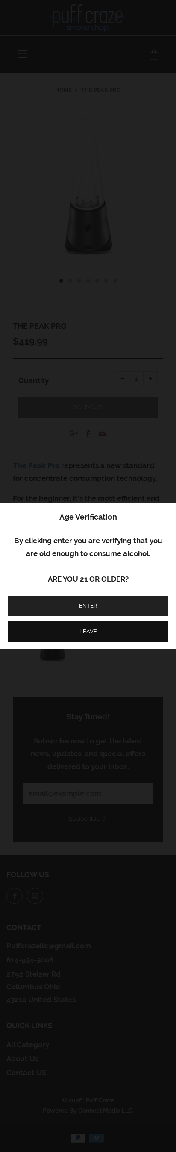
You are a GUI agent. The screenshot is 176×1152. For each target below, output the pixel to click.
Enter (88, 605)
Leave (88, 631)
